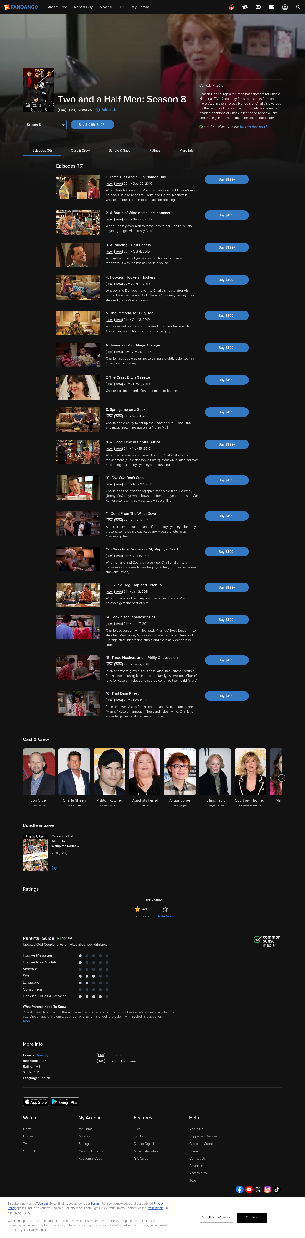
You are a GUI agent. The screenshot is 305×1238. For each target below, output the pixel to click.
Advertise (196, 1166)
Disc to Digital (144, 1144)
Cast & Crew (80, 150)
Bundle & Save (119, 150)
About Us (196, 1129)
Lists (137, 1129)
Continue (252, 1217)
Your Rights (155, 1208)
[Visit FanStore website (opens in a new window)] (272, 7)
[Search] (298, 7)
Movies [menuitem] (106, 7)
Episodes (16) (42, 150)
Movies (28, 1136)
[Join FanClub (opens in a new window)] (232, 7)
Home (27, 1129)
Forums (194, 1151)
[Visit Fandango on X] (258, 1189)
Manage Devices (91, 1151)
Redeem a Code (90, 1158)
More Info (186, 150)
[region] (152, 1217)
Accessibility (198, 1173)
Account (85, 1136)
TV (25, 1144)
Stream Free (32, 1151)
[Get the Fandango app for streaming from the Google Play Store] (64, 1101)
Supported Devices (203, 1136)
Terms (95, 1204)
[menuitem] (258, 7)
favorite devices (252, 127)
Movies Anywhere (147, 1151)
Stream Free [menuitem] (57, 7)
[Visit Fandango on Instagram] (268, 1189)
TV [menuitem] (121, 7)
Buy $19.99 (96, 125)
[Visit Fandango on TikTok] (277, 1189)
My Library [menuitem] (140, 7)
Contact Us (197, 1158)
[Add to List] (54, 868)
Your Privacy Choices (216, 1217)
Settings (84, 1144)
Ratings (154, 150)
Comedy (42, 1055)
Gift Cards (141, 1158)
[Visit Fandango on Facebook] (240, 1189)
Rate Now (165, 916)
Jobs (192, 1180)
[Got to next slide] (281, 778)
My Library (86, 1129)
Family (138, 1136)
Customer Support (202, 1144)
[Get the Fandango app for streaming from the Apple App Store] (36, 1101)
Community (141, 916)
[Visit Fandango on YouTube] (249, 1189)
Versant (42, 1204)
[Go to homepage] (21, 7)
